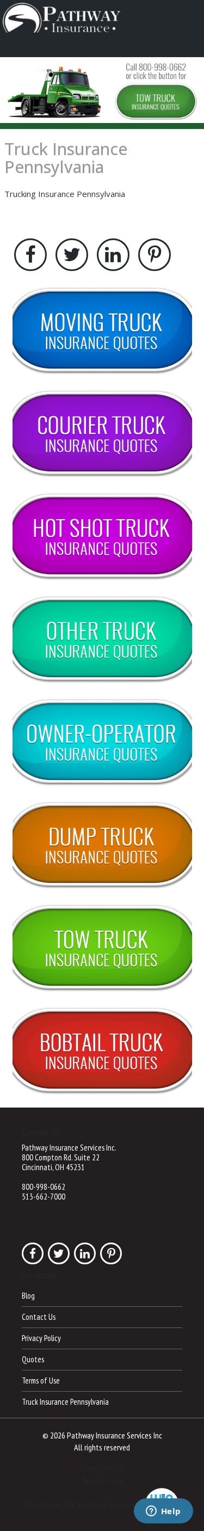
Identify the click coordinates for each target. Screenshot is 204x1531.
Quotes (33, 1359)
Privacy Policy (41, 1338)
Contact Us (38, 1317)
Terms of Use (41, 1380)
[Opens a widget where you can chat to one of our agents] (163, 1512)
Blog (28, 1295)
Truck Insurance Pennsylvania (65, 158)
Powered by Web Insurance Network (79, 1504)
